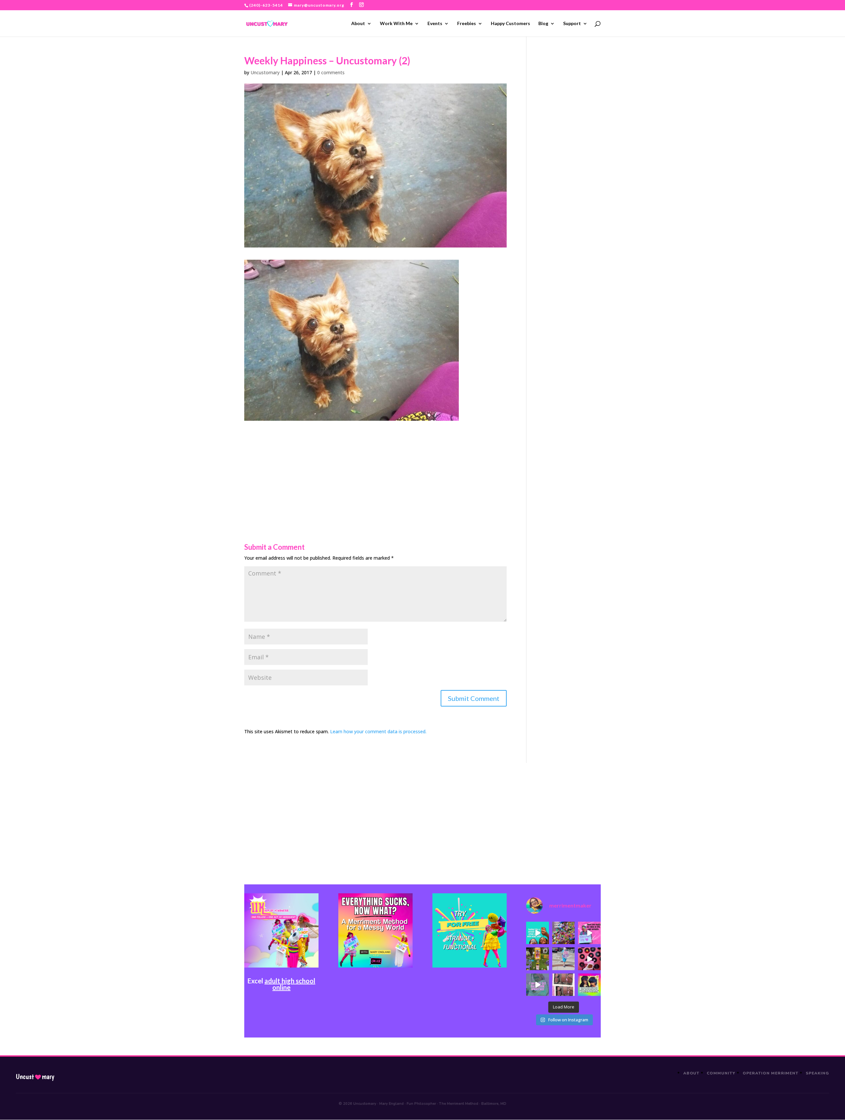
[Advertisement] (375, 467)
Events (434, 23)
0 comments (331, 72)
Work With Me (396, 23)
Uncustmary (35, 1077)
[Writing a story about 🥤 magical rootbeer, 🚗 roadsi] (537, 984)
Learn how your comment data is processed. (378, 731)
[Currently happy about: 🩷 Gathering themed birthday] (537, 958)
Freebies (466, 23)
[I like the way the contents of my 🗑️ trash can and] (563, 933)
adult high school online (289, 984)
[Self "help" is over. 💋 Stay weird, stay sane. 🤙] (537, 933)
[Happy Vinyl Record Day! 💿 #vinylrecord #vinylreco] (589, 958)
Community (721, 1073)
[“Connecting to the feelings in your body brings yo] (563, 984)
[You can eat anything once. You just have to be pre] (589, 933)
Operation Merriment (770, 1073)
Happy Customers (510, 23)
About (358, 23)
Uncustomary (265, 72)
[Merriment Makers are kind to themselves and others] (563, 958)
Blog (543, 23)
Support (572, 23)
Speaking (817, 1073)
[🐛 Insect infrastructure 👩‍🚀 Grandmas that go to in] (589, 984)
